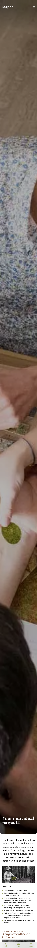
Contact (31, 946)
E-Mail (18, 946)
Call (6, 946)
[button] (18, 874)
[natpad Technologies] (11, 7)
